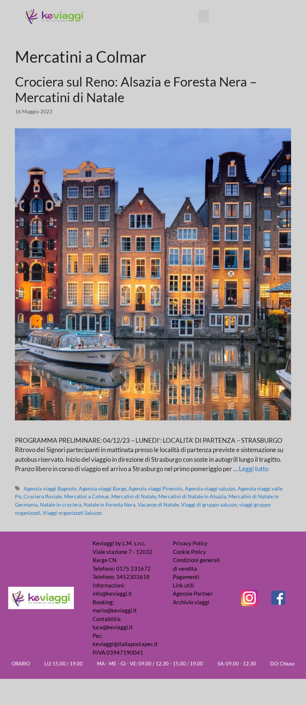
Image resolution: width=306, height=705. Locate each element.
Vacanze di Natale (158, 504)
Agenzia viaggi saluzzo (210, 488)
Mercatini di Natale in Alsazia (192, 496)
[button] (204, 16)
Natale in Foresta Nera (109, 504)
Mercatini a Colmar (86, 496)
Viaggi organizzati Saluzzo (72, 513)
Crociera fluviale (43, 496)
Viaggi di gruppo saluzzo (209, 504)
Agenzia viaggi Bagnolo (50, 488)
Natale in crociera (60, 504)
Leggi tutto (253, 469)
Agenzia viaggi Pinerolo (155, 488)
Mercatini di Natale (133, 496)
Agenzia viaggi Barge (102, 488)
